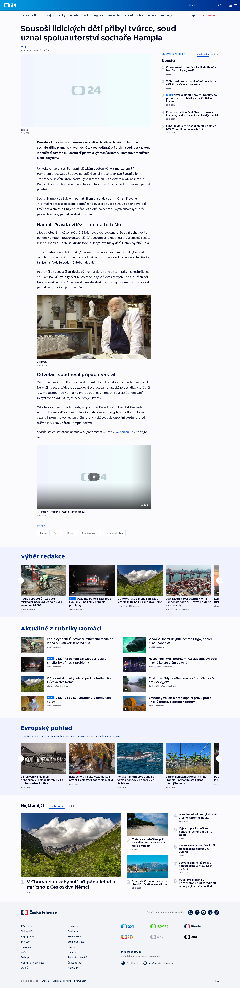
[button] (94, 477)
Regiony (98, 15)
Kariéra (72, 952)
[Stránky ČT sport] (159, 926)
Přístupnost (80, 980)
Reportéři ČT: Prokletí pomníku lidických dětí (59, 511)
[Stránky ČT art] (156, 936)
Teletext (25, 941)
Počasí (129, 15)
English (45, 980)
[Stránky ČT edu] (190, 936)
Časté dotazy (75, 962)
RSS (217, 980)
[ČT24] (10, 5)
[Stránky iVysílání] (194, 926)
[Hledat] (220, 5)
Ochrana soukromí (61, 980)
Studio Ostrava (76, 941)
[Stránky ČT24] (127, 926)
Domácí (74, 15)
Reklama (73, 931)
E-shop (25, 957)
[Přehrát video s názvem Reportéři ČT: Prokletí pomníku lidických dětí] (94, 477)
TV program (27, 926)
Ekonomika (113, 15)
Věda (140, 15)
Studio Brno (74, 936)
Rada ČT (72, 946)
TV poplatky (27, 936)
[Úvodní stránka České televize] (39, 912)
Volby (62, 15)
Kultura (152, 15)
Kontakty (73, 967)
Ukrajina (50, 15)
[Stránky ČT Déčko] (127, 936)
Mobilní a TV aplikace (32, 962)
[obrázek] (86, 90)
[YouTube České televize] (203, 912)
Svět (86, 15)
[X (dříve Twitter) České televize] (210, 912)
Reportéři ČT (124, 432)
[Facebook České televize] (197, 912)
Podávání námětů (77, 957)
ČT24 (23, 47)
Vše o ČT (25, 967)
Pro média (73, 926)
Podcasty (166, 15)
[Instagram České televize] (190, 912)
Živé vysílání (27, 931)
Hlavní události (31, 15)
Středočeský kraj (90, 532)
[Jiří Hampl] (94, 327)
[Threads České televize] (216, 912)
